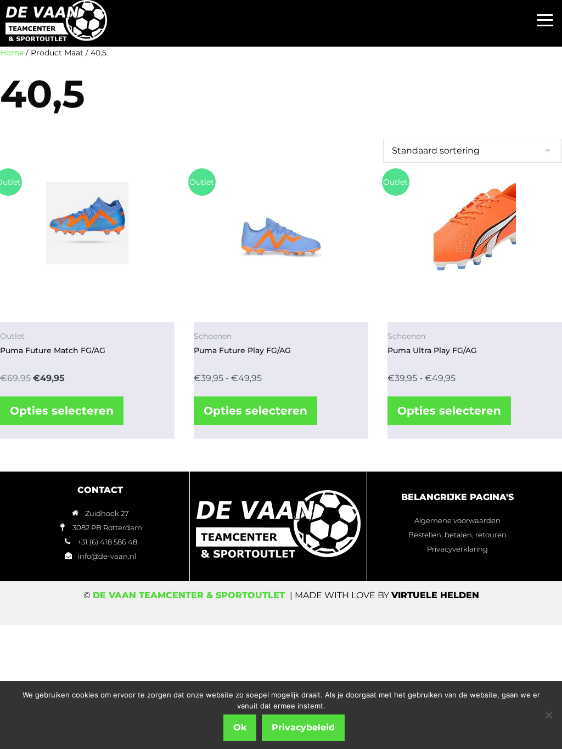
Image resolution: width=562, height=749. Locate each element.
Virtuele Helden (435, 595)
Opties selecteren (62, 410)
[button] (545, 20)
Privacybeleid (303, 727)
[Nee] (548, 715)
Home (12, 53)
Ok (239, 727)
